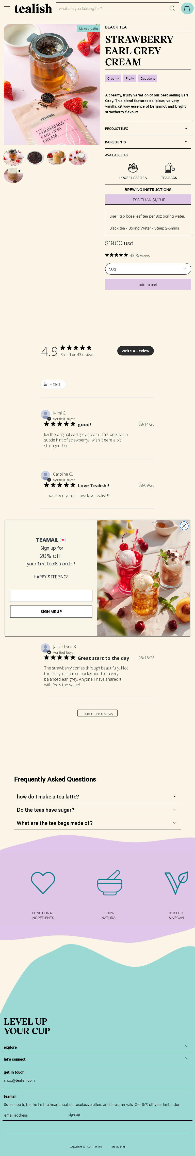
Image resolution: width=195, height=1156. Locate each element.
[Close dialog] (184, 526)
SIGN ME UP (51, 611)
